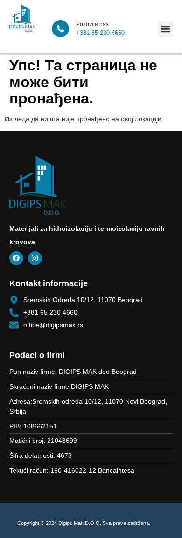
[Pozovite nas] (60, 28)
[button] (165, 29)
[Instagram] (35, 258)
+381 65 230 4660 (100, 32)
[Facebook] (16, 258)
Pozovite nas (92, 24)
